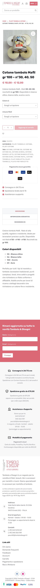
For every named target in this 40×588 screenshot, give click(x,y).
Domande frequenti (10, 550)
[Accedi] (22, 4)
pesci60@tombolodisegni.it (17, 535)
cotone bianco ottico (23, 154)
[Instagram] (23, 574)
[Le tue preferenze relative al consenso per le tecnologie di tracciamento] (4, 584)
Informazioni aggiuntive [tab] (20, 216)
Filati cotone (8, 146)
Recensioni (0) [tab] (19, 222)
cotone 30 (17, 149)
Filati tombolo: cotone (22, 144)
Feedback (6, 553)
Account (6, 556)
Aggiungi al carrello (26, 128)
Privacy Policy (20, 580)
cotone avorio (18, 152)
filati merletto (17, 159)
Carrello (5, 559)
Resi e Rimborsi (8, 565)
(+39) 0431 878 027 (15, 530)
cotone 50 (6, 152)
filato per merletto (19, 161)
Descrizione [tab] (20, 211)
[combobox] (18, 10)
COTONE (9, 149)
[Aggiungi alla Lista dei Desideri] (3, 133)
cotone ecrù (7, 157)
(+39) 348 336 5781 (15, 533)
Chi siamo (6, 547)
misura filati (7, 112)
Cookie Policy (30, 580)
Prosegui (7, 355)
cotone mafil (20, 157)
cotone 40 (27, 149)
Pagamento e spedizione (12, 562)
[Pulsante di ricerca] (35, 10)
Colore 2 (5, 101)
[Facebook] (17, 574)
